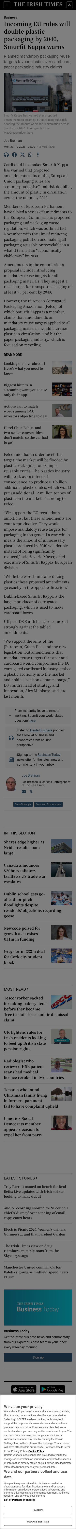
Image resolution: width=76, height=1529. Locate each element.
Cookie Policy (36, 1451)
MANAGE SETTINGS (38, 1521)
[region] (38, 1462)
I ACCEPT (38, 1510)
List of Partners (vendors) (19, 1499)
